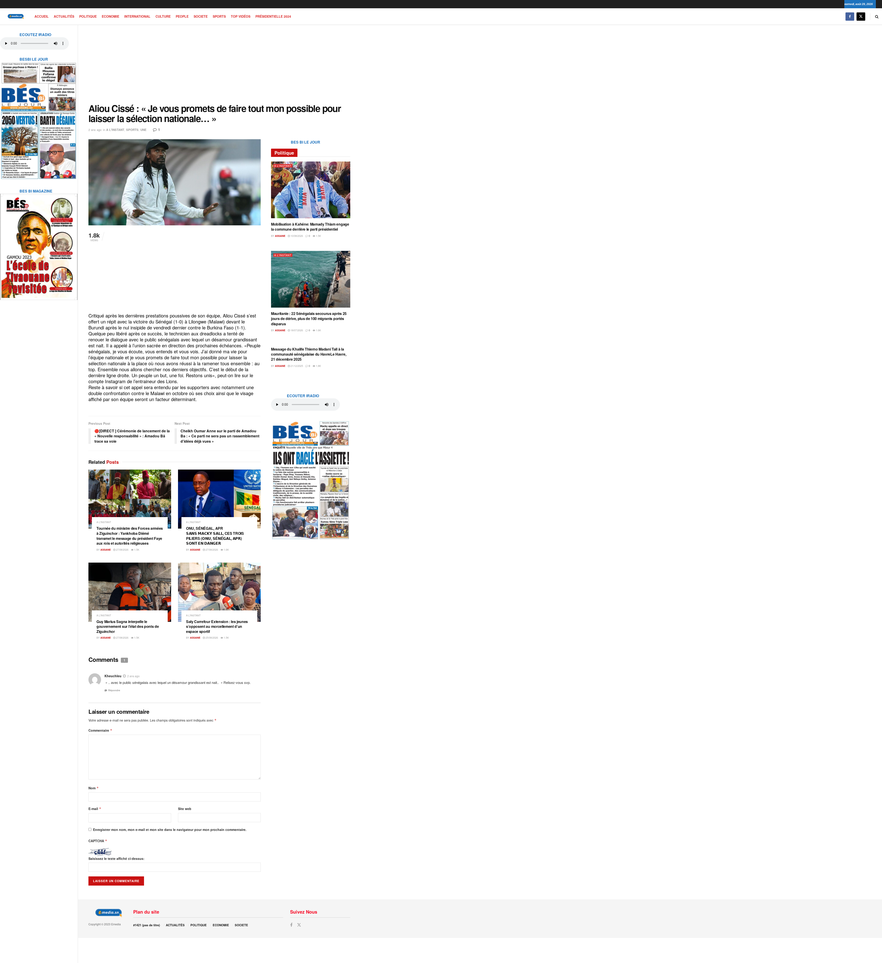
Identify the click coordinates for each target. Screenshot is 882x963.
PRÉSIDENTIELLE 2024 (273, 16)
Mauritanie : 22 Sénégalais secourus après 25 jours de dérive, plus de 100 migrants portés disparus (309, 318)
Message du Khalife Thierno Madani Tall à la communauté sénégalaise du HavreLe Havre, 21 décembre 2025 (308, 354)
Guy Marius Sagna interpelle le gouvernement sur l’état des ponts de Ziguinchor (127, 626)
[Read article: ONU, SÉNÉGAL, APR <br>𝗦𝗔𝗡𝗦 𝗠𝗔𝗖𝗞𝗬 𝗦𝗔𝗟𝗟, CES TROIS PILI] (219, 499)
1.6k (226, 549)
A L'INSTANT (115, 129)
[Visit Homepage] (14, 16)
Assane (105, 549)
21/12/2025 (296, 366)
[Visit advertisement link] (39, 118)
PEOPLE (182, 16)
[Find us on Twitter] (861, 16)
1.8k (318, 366)
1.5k (136, 549)
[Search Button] (877, 16)
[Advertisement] (219, 64)
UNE (143, 129)
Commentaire (100, 730)
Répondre (114, 690)
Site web (184, 808)
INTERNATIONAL (137, 16)
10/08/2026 (296, 236)
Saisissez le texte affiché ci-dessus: (116, 858)
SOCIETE (201, 16)
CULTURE (163, 16)
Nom (93, 788)
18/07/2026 (296, 330)
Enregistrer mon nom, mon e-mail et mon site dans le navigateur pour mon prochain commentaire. (169, 829)
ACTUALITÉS (64, 16)
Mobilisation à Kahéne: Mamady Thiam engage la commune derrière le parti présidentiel (310, 226)
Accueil (41, 16)
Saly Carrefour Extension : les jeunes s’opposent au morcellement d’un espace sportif (217, 626)
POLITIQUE (88, 16)
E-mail (94, 808)
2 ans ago (95, 129)
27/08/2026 (121, 549)
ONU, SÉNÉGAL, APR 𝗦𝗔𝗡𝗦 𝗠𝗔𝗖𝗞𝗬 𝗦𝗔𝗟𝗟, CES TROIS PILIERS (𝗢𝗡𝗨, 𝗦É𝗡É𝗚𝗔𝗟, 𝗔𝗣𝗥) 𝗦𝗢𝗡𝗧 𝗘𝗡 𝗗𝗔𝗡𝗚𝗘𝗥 (215, 536)
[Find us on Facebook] (849, 16)
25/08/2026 (211, 637)
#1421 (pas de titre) (146, 925)
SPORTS (219, 16)
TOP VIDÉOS (240, 16)
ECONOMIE (110, 16)
